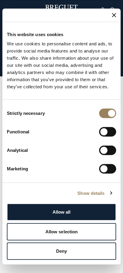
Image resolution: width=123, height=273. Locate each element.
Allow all (62, 212)
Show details (90, 192)
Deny (61, 251)
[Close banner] (114, 15)
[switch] (107, 132)
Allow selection (61, 231)
